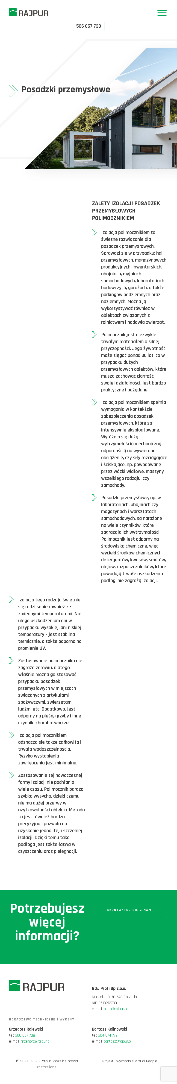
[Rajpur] (28, 12)
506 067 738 (25, 1035)
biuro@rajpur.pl (115, 1008)
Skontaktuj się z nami (130, 910)
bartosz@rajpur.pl (118, 1041)
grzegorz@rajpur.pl (35, 1041)
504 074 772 (108, 1035)
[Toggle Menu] (162, 13)
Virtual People (146, 1061)
